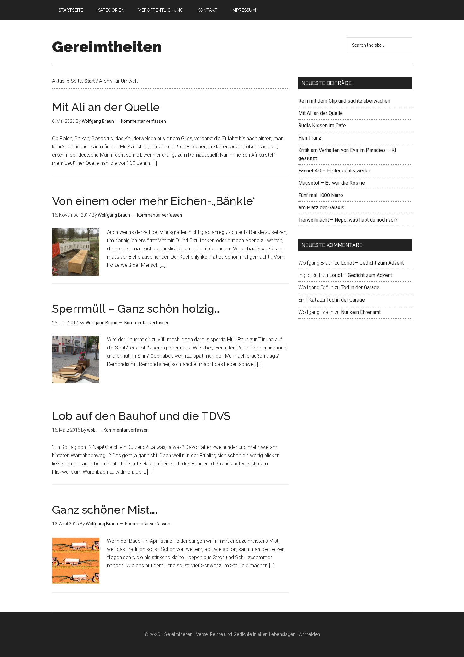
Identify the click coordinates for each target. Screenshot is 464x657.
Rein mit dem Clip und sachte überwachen (344, 101)
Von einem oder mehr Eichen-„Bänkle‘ (153, 200)
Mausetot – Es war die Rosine (331, 183)
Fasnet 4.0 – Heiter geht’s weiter (334, 171)
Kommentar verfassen (143, 121)
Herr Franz (309, 138)
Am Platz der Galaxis (321, 208)
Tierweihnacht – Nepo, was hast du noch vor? (348, 220)
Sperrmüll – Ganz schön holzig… (136, 308)
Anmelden (309, 634)
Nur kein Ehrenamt (361, 312)
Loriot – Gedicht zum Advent (372, 263)
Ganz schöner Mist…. (105, 509)
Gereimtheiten (107, 47)
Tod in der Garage (360, 287)
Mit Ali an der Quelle (106, 107)
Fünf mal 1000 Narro (320, 195)
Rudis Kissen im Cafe (322, 125)
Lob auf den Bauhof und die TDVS (141, 415)
